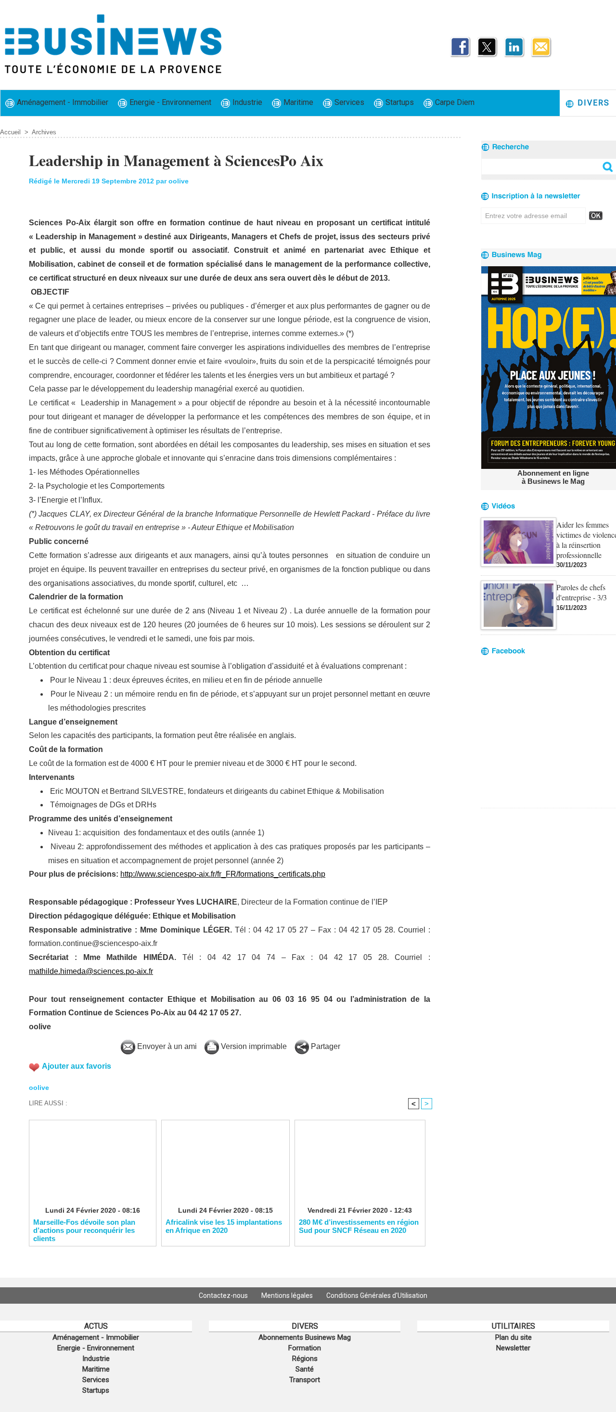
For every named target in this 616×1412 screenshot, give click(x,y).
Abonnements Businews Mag (304, 1337)
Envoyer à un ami (166, 1046)
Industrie (246, 102)
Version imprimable (253, 1046)
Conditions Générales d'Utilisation (376, 1295)
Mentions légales (287, 1295)
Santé (304, 1369)
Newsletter (513, 1348)
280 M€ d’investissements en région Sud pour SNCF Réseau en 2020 (359, 1226)
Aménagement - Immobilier (61, 102)
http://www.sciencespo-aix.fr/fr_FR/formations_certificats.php (222, 874)
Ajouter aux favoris (76, 1066)
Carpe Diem (454, 102)
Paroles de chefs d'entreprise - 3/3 (581, 592)
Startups (399, 102)
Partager (324, 1046)
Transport (304, 1379)
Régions (305, 1358)
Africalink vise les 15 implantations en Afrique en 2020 (224, 1226)
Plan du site (513, 1337)
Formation (304, 1348)
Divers (592, 102)
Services (348, 102)
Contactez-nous (224, 1295)
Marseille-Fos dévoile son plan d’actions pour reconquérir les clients (84, 1230)
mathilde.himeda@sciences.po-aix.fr (91, 971)
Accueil (10, 132)
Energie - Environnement (169, 102)
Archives (44, 132)
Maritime (297, 102)
